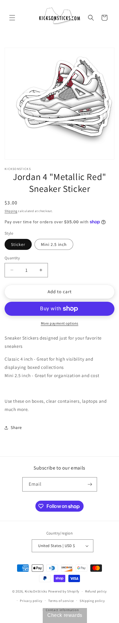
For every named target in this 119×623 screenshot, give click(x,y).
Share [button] (16, 427)
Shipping (11, 211)
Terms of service (61, 601)
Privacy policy (31, 601)
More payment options (59, 323)
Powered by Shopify (64, 591)
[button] (12, 17)
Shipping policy (92, 601)
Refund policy (96, 591)
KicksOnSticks (36, 591)
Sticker (18, 244)
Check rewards (64, 615)
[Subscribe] (90, 484)
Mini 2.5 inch (54, 244)
